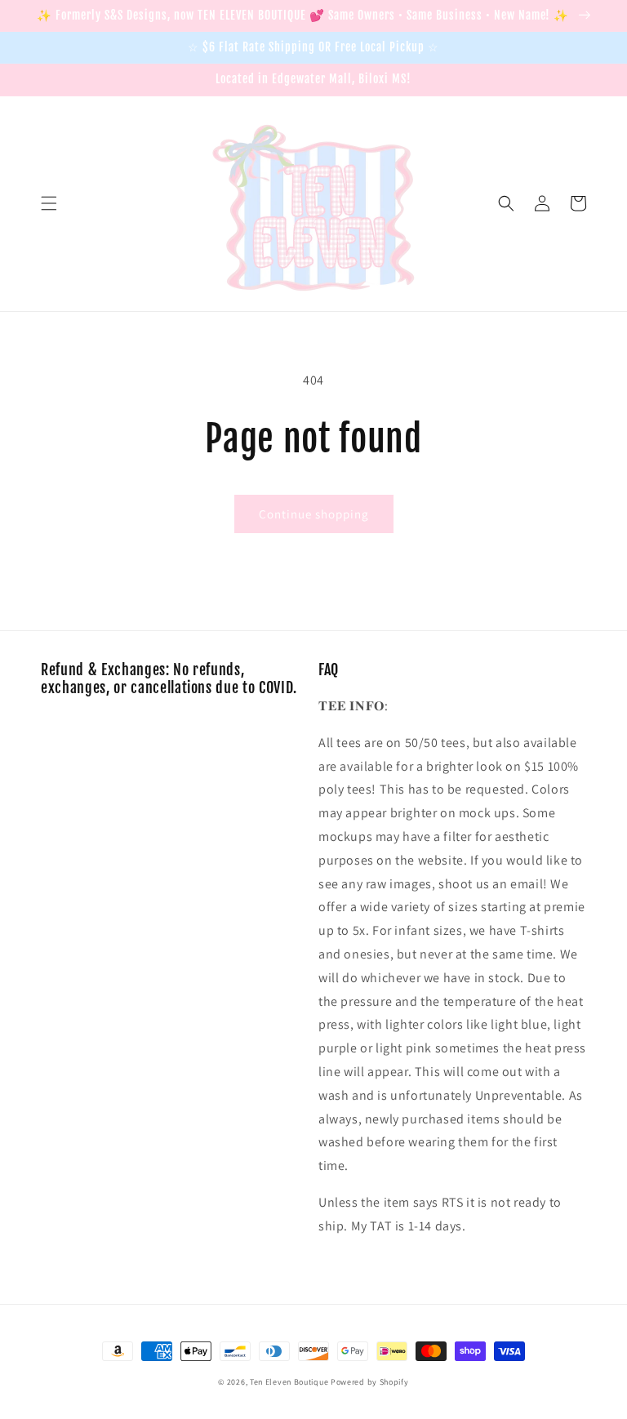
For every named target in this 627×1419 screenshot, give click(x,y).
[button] (49, 203)
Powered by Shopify (370, 1382)
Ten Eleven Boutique (289, 1382)
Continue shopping (314, 514)
